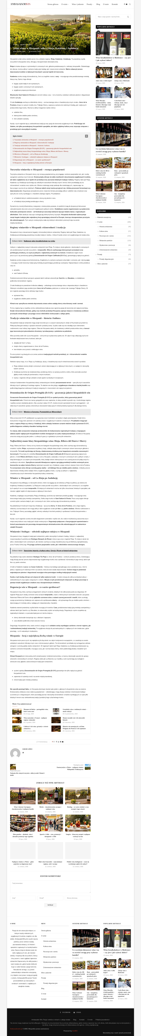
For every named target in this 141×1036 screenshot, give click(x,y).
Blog (98, 4)
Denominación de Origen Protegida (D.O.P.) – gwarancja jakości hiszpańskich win (43, 148)
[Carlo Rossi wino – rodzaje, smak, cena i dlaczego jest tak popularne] (122, 92)
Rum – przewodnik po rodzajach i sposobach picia (121, 173)
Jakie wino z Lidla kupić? (104, 81)
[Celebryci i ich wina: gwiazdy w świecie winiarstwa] (17, 729)
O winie (64, 4)
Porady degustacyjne (115, 259)
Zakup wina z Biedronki (122, 81)
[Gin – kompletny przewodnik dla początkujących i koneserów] (122, 185)
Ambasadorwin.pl (16, 1029)
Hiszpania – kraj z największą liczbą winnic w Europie (33, 163)
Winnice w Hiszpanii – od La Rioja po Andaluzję (31, 154)
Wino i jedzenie (78, 4)
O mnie (106, 4)
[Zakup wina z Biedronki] (122, 72)
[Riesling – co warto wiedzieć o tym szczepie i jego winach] (78, 795)
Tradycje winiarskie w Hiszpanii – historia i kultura (32, 145)
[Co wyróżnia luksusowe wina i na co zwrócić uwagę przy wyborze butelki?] (113, 134)
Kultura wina (115, 231)
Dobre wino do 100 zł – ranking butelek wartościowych (103, 173)
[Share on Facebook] (56, 742)
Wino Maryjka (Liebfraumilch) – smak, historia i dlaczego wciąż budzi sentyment (103, 104)
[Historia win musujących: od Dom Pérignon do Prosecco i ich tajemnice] (56, 729)
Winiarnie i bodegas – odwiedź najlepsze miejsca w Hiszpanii (35, 157)
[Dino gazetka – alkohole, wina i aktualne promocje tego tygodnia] (23, 823)
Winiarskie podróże (115, 240)
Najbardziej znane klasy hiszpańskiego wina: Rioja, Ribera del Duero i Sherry (41, 151)
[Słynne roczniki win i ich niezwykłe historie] (56, 720)
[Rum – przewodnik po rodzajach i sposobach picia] (122, 162)
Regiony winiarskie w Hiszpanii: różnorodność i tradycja (34, 142)
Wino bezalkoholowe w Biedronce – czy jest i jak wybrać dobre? (113, 59)
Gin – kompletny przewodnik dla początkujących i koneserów (119, 197)
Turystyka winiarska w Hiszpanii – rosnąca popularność (34, 140)
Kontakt (115, 4)
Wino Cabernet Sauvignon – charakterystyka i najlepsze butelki (101, 197)
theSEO (75, 1031)
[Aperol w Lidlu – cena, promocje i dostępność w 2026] (50, 823)
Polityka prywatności (103, 1020)
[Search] (130, 4)
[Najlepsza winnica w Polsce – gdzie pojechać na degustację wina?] (23, 850)
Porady (89, 4)
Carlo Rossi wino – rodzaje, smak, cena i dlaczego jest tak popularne (121, 104)
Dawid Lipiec (21, 51)
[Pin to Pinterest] (60, 742)
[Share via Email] (62, 742)
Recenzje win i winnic (115, 236)
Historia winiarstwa (115, 226)
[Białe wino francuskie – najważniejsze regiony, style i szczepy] (50, 850)
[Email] (126, 4)
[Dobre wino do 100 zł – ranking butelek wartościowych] (104, 162)
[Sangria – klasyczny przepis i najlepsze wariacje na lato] (78, 823)
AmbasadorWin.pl (21, 939)
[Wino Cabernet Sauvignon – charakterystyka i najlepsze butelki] (23, 795)
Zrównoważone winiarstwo (115, 250)
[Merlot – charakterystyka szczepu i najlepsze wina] (50, 795)
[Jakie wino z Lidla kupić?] (104, 72)
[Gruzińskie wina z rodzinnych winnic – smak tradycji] (56, 711)
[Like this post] (54, 742)
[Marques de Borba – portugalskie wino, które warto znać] (17, 711)
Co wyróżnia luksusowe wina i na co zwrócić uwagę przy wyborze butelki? (111, 150)
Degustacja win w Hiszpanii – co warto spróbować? (32, 160)
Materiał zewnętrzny (114, 217)
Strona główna (52, 4)
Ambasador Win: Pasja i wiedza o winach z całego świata (50, 1020)
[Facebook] (124, 4)
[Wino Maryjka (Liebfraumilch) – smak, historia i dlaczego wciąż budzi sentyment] (104, 92)
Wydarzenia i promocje (115, 245)
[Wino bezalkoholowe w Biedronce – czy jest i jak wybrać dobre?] (113, 43)
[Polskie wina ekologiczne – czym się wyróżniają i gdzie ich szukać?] (78, 850)
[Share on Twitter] (58, 742)
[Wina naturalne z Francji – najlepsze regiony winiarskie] (17, 720)
